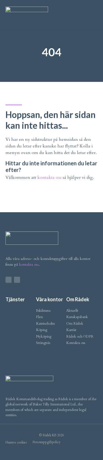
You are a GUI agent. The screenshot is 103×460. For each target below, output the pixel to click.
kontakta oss (49, 177)
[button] (94, 12)
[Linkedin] (17, 280)
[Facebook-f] (8, 280)
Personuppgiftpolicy (46, 442)
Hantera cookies (16, 442)
